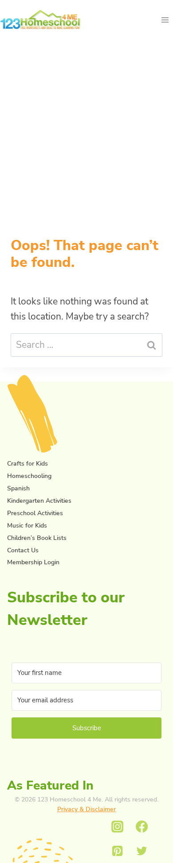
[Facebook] (142, 827)
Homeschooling (29, 476)
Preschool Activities (35, 513)
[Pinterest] (118, 851)
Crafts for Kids (27, 463)
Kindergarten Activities (39, 501)
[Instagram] (118, 827)
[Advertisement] (86, 126)
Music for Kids (27, 525)
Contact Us (23, 550)
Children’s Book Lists (37, 538)
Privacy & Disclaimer (86, 809)
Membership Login (33, 562)
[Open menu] (165, 20)
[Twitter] (142, 851)
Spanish (18, 488)
